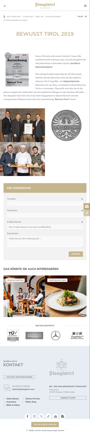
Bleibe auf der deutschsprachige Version (46, 430)
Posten (76, 254)
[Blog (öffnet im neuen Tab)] (63, 416)
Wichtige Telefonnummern (19, 377)
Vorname (11, 198)
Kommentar (12, 233)
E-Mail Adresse (14, 222)
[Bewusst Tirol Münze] (67, 125)
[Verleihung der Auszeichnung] (22, 125)
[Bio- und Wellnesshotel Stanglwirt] (45, 6)
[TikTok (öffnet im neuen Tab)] (48, 416)
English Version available (45, 424)
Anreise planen (67, 398)
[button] (85, 6)
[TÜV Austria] (13, 335)
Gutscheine (11, 402)
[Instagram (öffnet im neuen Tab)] (34, 416)
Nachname (12, 210)
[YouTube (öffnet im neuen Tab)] (55, 416)
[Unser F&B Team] (22, 159)
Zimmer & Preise (33, 398)
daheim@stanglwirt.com (23, 389)
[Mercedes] (55, 335)
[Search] (4, 6)
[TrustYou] (77, 335)
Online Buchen (12, 398)
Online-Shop (31, 402)
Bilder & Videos (13, 405)
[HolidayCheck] (34, 335)
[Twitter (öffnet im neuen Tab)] (41, 416)
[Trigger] (87, 206)
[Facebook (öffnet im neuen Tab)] (27, 416)
